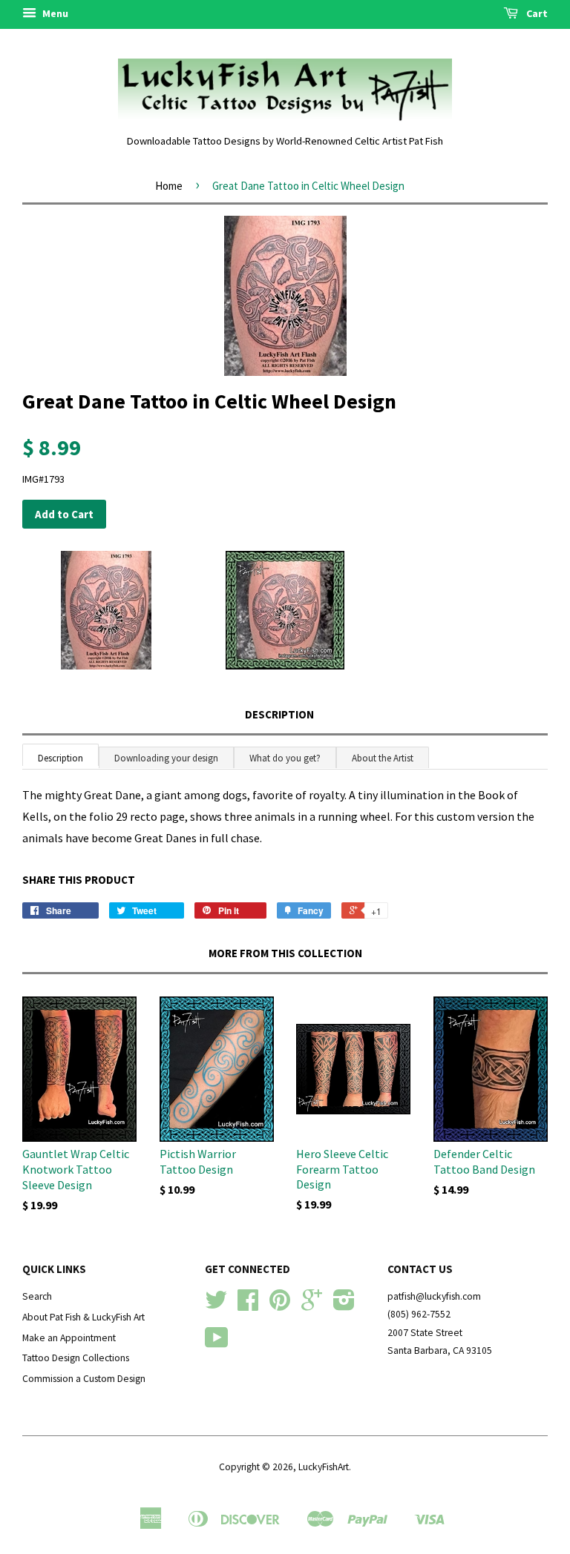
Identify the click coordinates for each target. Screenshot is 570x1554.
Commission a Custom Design (83, 1378)
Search (37, 1296)
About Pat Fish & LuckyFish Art (83, 1317)
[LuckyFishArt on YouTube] (217, 1343)
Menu (54, 13)
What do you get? (285, 758)
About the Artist (382, 758)
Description (279, 714)
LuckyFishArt (323, 1467)
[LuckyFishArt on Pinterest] (280, 1305)
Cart (536, 13)
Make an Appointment (69, 1338)
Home (169, 186)
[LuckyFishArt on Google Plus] (312, 1305)
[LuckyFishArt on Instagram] (344, 1305)
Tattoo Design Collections (75, 1358)
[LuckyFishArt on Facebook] (248, 1305)
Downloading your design (166, 758)
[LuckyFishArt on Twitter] (216, 1305)
